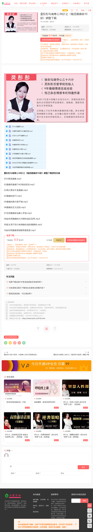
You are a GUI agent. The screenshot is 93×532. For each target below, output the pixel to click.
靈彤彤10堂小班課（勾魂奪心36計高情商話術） (21, 354)
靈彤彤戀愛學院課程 (11, 337)
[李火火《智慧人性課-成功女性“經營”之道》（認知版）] (75, 388)
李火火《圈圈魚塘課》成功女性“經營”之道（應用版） (75, 436)
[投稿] (72, 10)
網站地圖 (35, 499)
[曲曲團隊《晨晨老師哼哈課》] (46, 388)
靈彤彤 (52, 22)
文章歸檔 (43, 499)
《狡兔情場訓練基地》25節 (15, 402)
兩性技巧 (54, 3)
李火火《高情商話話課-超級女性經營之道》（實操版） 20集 (16, 436)
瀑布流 (35, 505)
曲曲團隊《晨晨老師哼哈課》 (45, 402)
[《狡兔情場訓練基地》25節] (17, 388)
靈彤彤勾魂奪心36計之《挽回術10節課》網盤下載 (71, 354)
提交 (83, 467)
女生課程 (43, 3)
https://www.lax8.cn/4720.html (33, 318)
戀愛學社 (6, 3)
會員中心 (41, 505)
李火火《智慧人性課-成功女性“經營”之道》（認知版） (74, 403)
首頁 (16, 3)
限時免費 (23, 3)
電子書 (86, 3)
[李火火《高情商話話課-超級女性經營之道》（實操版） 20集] (17, 420)
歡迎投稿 (35, 512)
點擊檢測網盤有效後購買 (50, 40)
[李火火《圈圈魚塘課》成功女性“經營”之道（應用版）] (75, 420)
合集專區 (76, 3)
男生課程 (32, 3)
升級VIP (68, 35)
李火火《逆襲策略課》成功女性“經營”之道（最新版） (46, 436)
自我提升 (65, 3)
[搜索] (77, 10)
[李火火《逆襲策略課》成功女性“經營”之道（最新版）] (46, 420)
